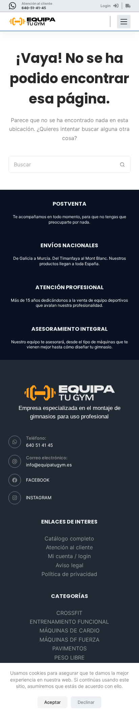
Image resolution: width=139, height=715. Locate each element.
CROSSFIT (69, 612)
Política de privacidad (69, 574)
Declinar (86, 702)
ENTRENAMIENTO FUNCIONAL (69, 621)
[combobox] (61, 164)
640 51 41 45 (39, 445)
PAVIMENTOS (69, 648)
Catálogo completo (69, 538)
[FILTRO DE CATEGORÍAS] (124, 21)
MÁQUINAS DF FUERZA (69, 639)
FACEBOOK (37, 480)
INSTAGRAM (39, 497)
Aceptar (52, 702)
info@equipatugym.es (49, 464)
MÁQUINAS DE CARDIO (69, 630)
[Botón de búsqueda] (122, 164)
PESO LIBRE (69, 657)
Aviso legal (69, 565)
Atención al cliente (69, 547)
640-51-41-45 (34, 8)
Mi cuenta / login (69, 556)
